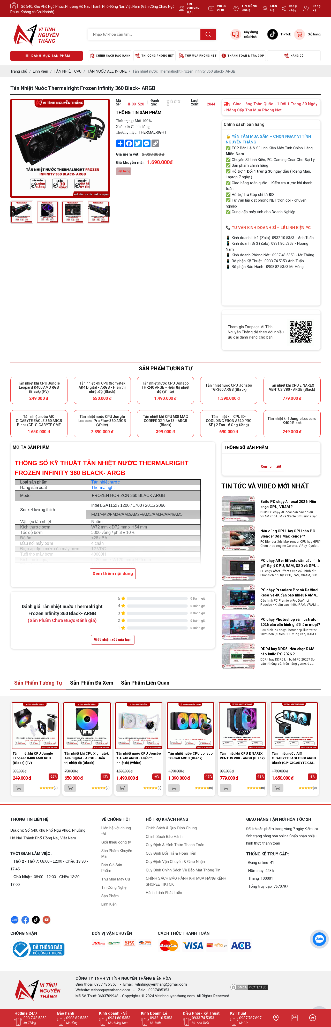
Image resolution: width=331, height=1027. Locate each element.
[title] (276, 1018)
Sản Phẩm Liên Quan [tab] (145, 683)
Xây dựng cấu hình (251, 34)
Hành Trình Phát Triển (164, 892)
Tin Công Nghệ (113, 887)
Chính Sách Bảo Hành (164, 836)
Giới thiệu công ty (116, 842)
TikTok (286, 34)
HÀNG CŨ (297, 55)
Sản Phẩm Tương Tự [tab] (38, 683)
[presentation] (12, 211)
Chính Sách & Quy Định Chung (171, 828)
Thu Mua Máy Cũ (115, 879)
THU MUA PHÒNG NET (201, 55)
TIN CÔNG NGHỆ (249, 8)
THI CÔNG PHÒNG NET (157, 55)
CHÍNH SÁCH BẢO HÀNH (113, 55)
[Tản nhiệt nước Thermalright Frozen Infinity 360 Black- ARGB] (21, 212)
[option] (271, 511)
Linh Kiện (109, 904)
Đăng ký (317, 8)
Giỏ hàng (314, 34)
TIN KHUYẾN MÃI (193, 8)
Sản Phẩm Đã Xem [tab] (91, 683)
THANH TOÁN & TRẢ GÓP (246, 55)
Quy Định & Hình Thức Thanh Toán (175, 844)
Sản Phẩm (110, 896)
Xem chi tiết (271, 466)
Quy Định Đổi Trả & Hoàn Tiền (171, 853)
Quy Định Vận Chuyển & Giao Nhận (175, 861)
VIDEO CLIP (222, 8)
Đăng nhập (293, 8)
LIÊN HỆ (273, 8)
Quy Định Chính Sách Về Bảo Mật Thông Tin (183, 870)
